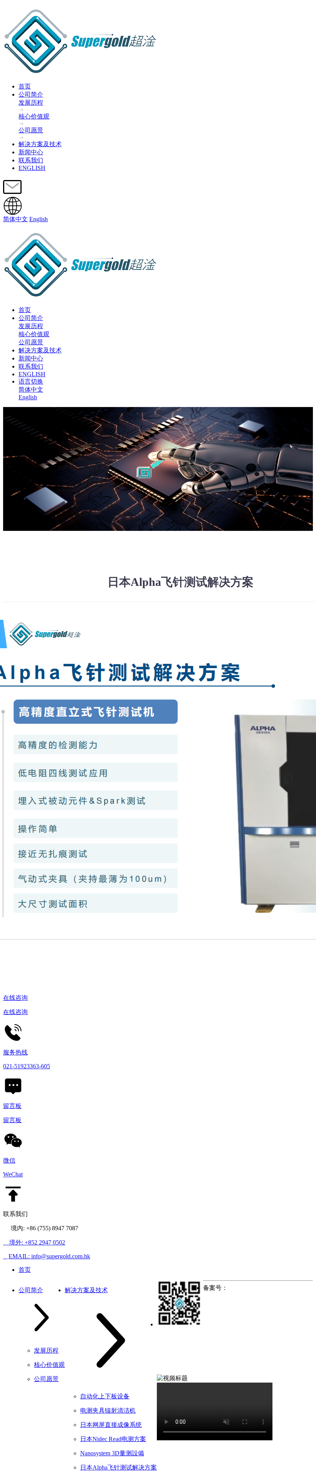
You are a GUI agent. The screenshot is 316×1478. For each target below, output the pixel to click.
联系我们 (30, 160)
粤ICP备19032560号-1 (257, 1287)
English (38, 219)
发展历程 (30, 326)
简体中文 (15, 219)
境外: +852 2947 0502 (34, 1242)
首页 (24, 86)
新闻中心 (30, 152)
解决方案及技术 (40, 144)
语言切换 (30, 381)
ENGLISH (31, 168)
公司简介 (30, 94)
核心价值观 (33, 334)
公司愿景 (30, 342)
